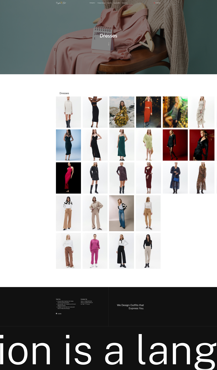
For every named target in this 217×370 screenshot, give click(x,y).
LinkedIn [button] (59, 313)
